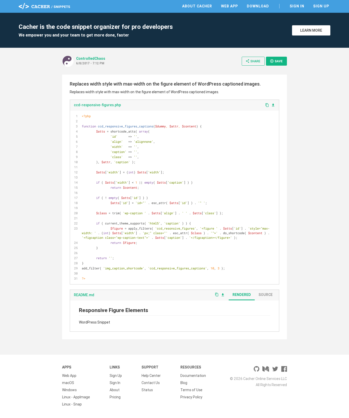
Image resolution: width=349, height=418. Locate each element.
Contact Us (151, 382)
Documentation (193, 375)
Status (147, 390)
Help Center (151, 375)
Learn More (311, 30)
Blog (183, 382)
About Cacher (197, 6)
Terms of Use (191, 390)
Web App (229, 6)
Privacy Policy (191, 397)
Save (276, 61)
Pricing (115, 397)
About (115, 390)
